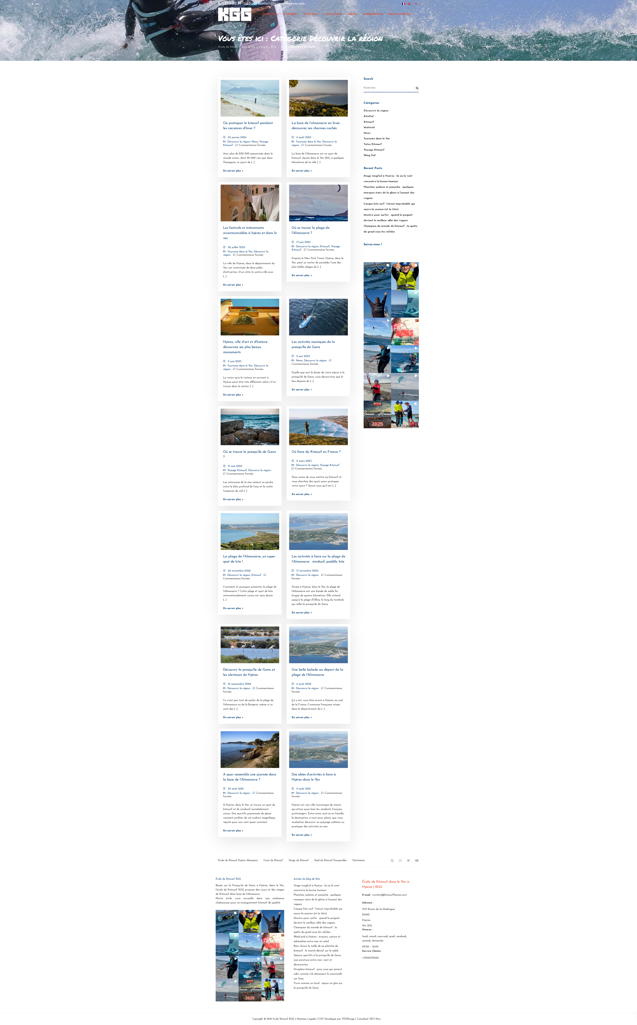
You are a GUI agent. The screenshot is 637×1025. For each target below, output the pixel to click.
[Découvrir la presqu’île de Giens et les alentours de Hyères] (250, 643)
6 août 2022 (303, 684)
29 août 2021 (236, 789)
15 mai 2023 (235, 466)
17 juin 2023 (303, 242)
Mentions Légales (306, 1019)
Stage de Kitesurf (299, 860)
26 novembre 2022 (239, 571)
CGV (321, 1019)
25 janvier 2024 (237, 137)
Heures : (367, 930)
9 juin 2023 (234, 361)
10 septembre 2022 (239, 684)
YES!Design (348, 1019)
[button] (377, 276)
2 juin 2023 (303, 356)
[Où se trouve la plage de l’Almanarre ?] (318, 201)
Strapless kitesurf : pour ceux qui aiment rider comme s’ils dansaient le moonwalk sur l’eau (318, 974)
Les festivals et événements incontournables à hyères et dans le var (250, 233)
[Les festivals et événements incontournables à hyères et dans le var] (250, 201)
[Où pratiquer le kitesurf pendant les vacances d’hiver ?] (250, 96)
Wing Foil (270, 14)
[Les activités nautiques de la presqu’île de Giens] (318, 315)
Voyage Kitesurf (237, 470)
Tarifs (352, 14)
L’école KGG (333, 14)
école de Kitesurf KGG (230, 890)
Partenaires (359, 860)
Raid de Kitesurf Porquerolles (330, 860)
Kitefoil (310, 14)
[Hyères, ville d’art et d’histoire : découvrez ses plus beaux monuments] (250, 315)
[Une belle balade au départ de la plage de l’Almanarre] (318, 643)
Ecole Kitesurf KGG (283, 1019)
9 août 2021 (303, 789)
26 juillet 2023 (236, 247)
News (254, 141)
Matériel (369, 127)
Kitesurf (290, 14)
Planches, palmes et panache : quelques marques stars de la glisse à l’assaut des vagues (389, 193)
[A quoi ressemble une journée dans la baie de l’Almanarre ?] (250, 748)
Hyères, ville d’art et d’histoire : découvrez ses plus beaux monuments (246, 347)
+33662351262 (370, 958)
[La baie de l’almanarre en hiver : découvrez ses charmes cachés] (318, 96)
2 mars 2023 (304, 461)
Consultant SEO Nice (369, 1019)
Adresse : (368, 902)
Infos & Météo (399, 14)
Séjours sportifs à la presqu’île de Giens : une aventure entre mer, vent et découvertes (318, 960)
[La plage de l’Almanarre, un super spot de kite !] (250, 530)
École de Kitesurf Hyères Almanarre (238, 860)
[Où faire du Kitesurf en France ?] (318, 425)
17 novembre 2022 (307, 571)
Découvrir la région (238, 141)
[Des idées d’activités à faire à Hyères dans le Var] (318, 748)
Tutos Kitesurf (373, 144)
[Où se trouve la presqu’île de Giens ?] (250, 425)
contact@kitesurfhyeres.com (389, 895)
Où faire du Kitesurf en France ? (316, 452)
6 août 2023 (303, 137)
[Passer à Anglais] (409, 4)
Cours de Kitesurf (273, 860)
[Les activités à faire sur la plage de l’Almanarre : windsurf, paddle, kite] (318, 530)
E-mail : (367, 895)
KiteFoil (368, 116)
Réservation (373, 14)
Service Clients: (371, 951)
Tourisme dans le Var (308, 141)
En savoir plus (232, 171)
